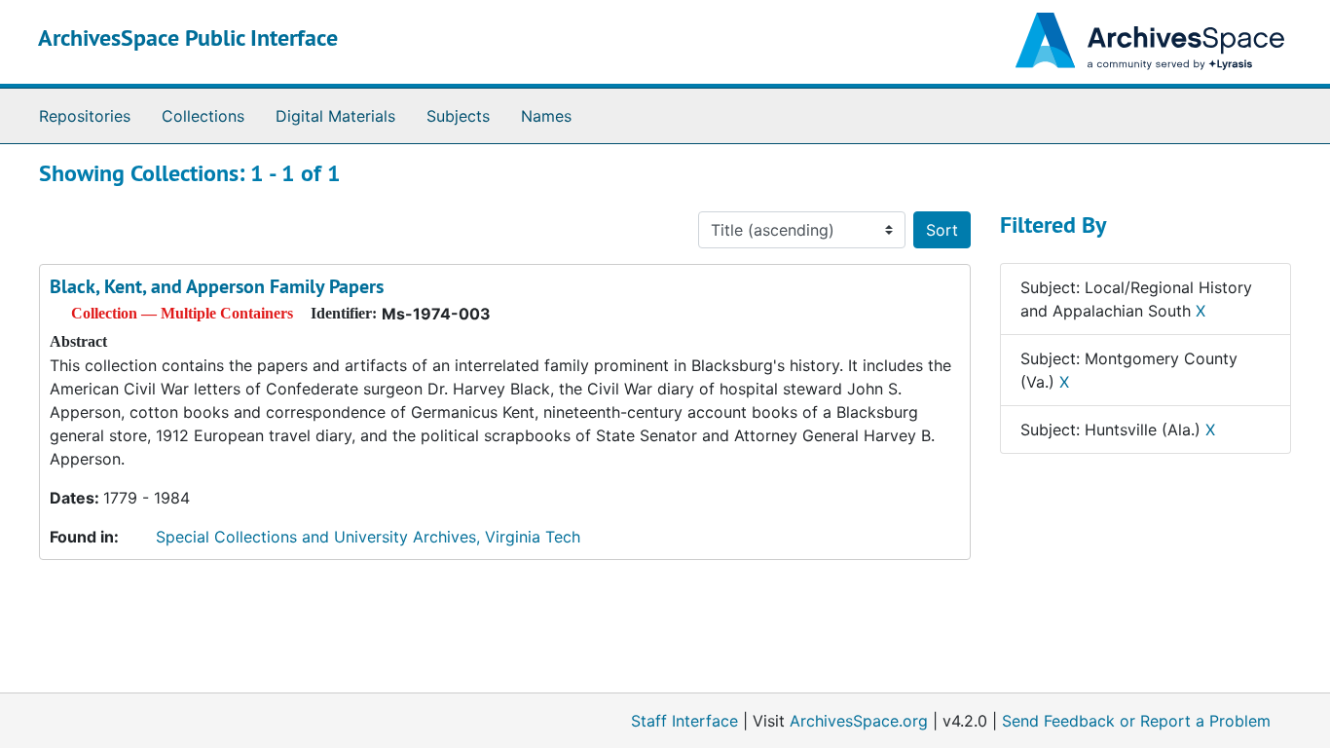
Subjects (458, 116)
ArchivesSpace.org (859, 720)
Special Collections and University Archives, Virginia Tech (368, 536)
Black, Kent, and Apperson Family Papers (217, 286)
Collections (203, 116)
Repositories (84, 116)
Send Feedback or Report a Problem (1136, 720)
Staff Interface (684, 720)
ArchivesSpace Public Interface (188, 37)
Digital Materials (335, 116)
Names (546, 116)
